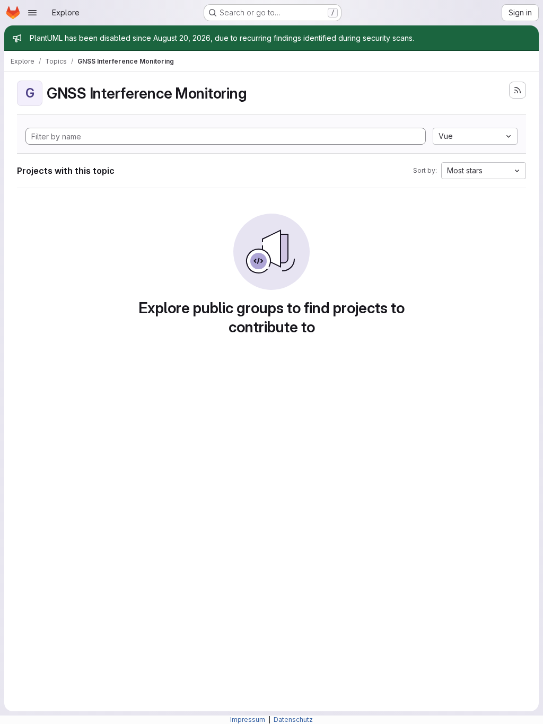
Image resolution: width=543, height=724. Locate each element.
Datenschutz (293, 719)
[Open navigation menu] (32, 12)
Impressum (248, 719)
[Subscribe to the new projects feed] (517, 90)
